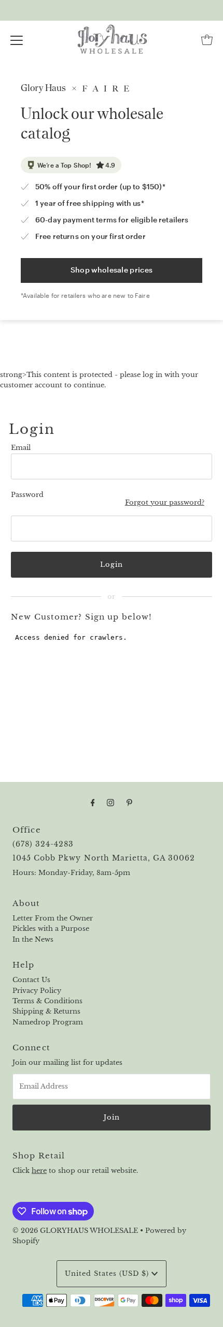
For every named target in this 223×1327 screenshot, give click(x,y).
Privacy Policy (36, 990)
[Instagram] (110, 802)
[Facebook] (93, 802)
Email (21, 447)
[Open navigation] (17, 40)
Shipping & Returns (46, 1011)
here (39, 1170)
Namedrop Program (47, 1022)
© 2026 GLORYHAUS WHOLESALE (75, 1230)
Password (27, 495)
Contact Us (31, 980)
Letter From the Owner (52, 918)
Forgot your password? (164, 502)
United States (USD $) (108, 1273)
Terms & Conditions (47, 1001)
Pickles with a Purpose (50, 928)
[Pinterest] (129, 802)
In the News (32, 939)
